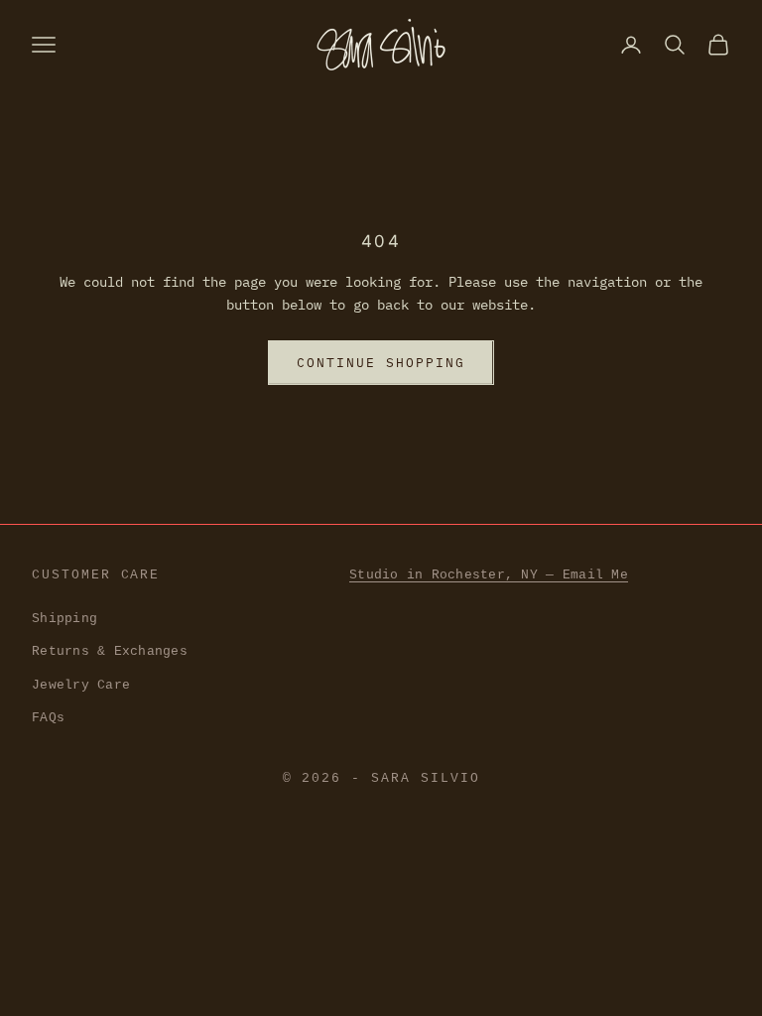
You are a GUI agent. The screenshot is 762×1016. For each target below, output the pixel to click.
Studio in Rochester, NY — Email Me (488, 575)
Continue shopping (380, 362)
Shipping (64, 618)
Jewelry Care (81, 685)
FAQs (48, 717)
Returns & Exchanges (110, 651)
